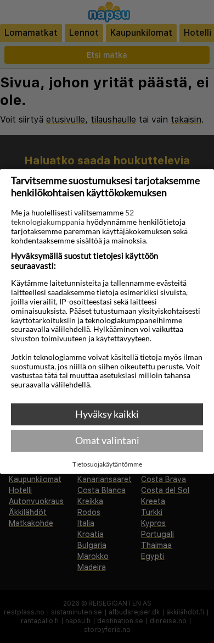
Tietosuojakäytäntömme (107, 464)
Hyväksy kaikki (107, 414)
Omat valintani (107, 440)
